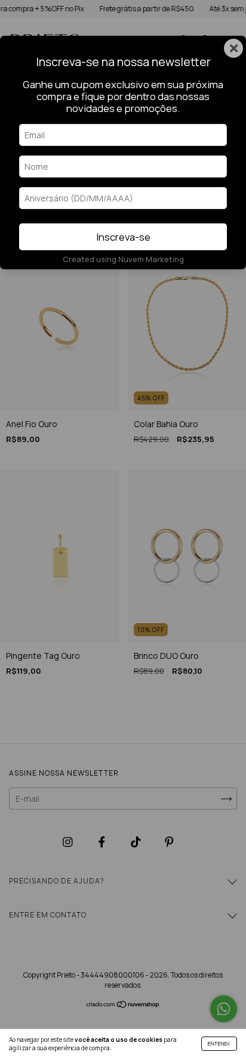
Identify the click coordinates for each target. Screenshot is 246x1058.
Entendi (219, 1043)
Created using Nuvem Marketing (123, 259)
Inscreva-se (123, 237)
